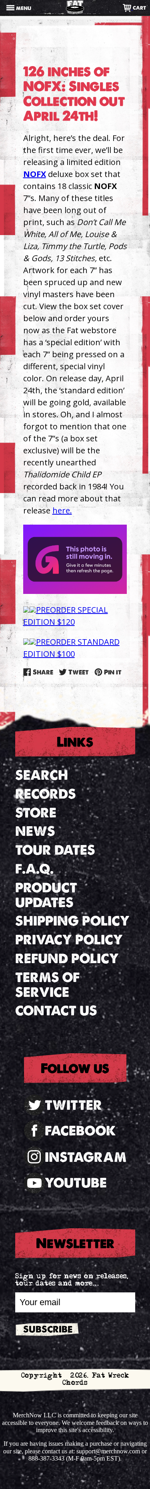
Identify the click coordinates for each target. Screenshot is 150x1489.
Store (35, 813)
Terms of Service (47, 984)
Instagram (85, 1157)
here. (62, 510)
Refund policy (67, 958)
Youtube (76, 1183)
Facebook (80, 1131)
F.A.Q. (34, 869)
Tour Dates (55, 850)
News (35, 831)
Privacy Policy (69, 940)
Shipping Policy (72, 921)
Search (41, 775)
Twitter (73, 1105)
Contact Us (56, 1010)
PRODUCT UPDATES (46, 895)
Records (45, 794)
